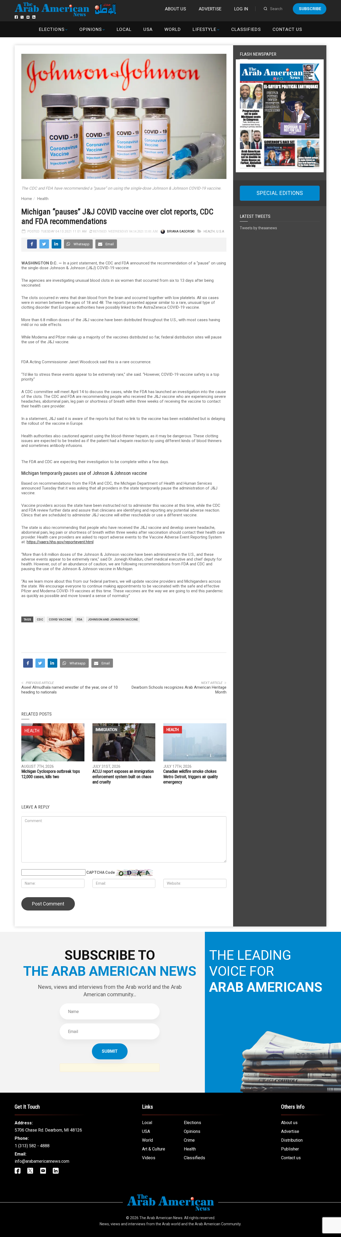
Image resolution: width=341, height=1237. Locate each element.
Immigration (106, 729)
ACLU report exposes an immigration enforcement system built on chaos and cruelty (123, 777)
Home (26, 198)
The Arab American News (160, 1218)
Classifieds (246, 29)
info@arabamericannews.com (42, 1161)
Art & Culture (153, 1149)
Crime (189, 1140)
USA (148, 29)
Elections (51, 29)
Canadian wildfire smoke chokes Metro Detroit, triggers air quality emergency (190, 777)
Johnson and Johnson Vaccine (113, 619)
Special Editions (280, 193)
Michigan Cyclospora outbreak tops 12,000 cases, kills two (50, 774)
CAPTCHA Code (100, 872)
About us (175, 8)
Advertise (210, 8)
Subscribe (310, 8)
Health (42, 198)
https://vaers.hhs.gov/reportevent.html (60, 542)
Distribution (292, 1140)
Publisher (290, 1149)
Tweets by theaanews (258, 228)
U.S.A (220, 231)
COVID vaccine (60, 619)
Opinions (90, 29)
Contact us (287, 29)
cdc (40, 619)
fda (79, 619)
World (172, 29)
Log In (241, 8)
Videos (148, 1157)
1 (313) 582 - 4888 (32, 1145)
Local (124, 29)
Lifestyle (204, 29)
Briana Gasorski (180, 231)
